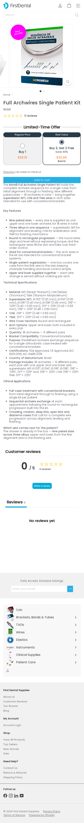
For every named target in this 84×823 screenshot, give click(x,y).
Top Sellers (10, 744)
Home (6, 94)
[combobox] (42, 15)
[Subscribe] (70, 589)
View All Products (14, 739)
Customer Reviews (15, 701)
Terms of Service (14, 815)
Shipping (8, 172)
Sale (6, 753)
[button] (22, 152)
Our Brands (10, 706)
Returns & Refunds (15, 773)
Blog (6, 711)
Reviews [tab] (16, 502)
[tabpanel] (42, 537)
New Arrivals (11, 749)
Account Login (12, 725)
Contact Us (10, 768)
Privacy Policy (51, 811)
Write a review (42, 486)
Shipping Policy (12, 777)
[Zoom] (67, 81)
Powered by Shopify (42, 815)
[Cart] (69, 5)
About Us (9, 697)
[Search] (77, 15)
